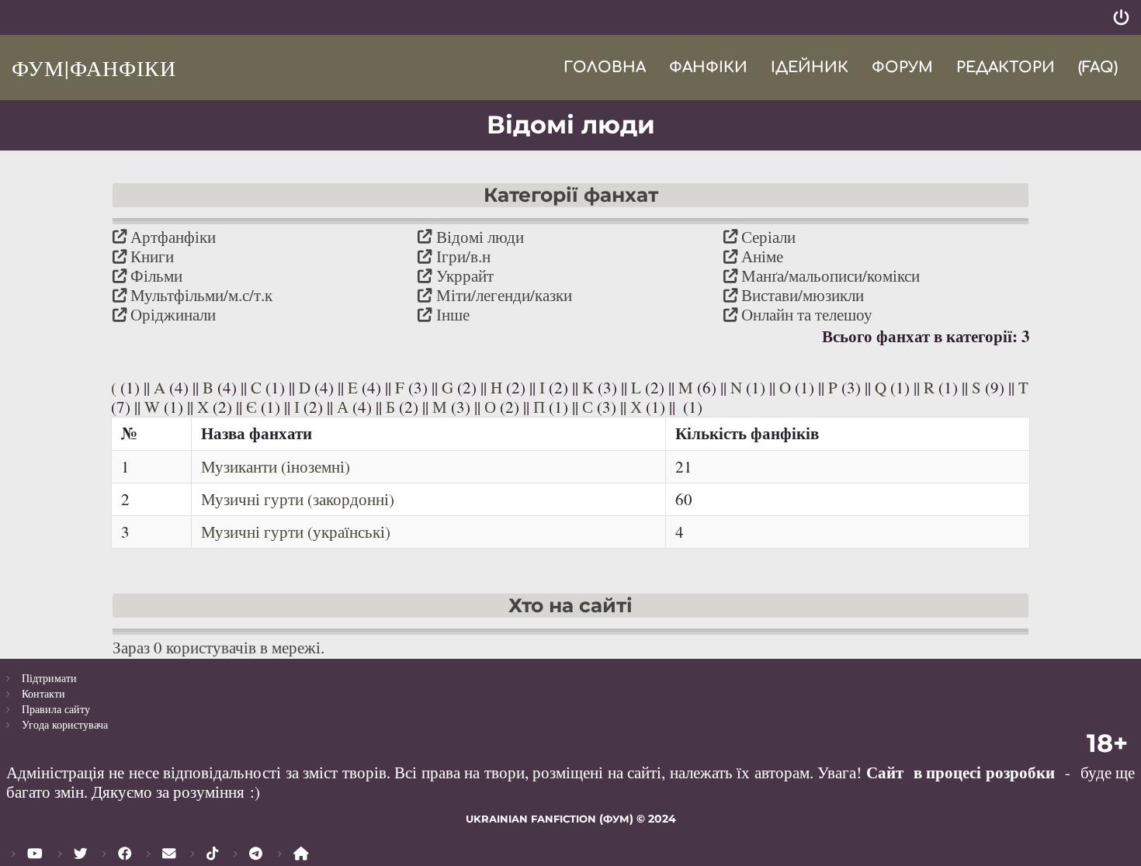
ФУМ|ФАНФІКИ (94, 67)
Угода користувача (65, 724)
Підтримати (49, 677)
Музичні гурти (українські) (295, 531)
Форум (902, 67)
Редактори (1005, 67)
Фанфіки (708, 67)
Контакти (43, 693)
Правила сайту (56, 708)
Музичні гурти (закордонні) (297, 499)
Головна (605, 67)
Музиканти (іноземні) (275, 466)
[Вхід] (1121, 17)
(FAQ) (1098, 67)
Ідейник (809, 67)
